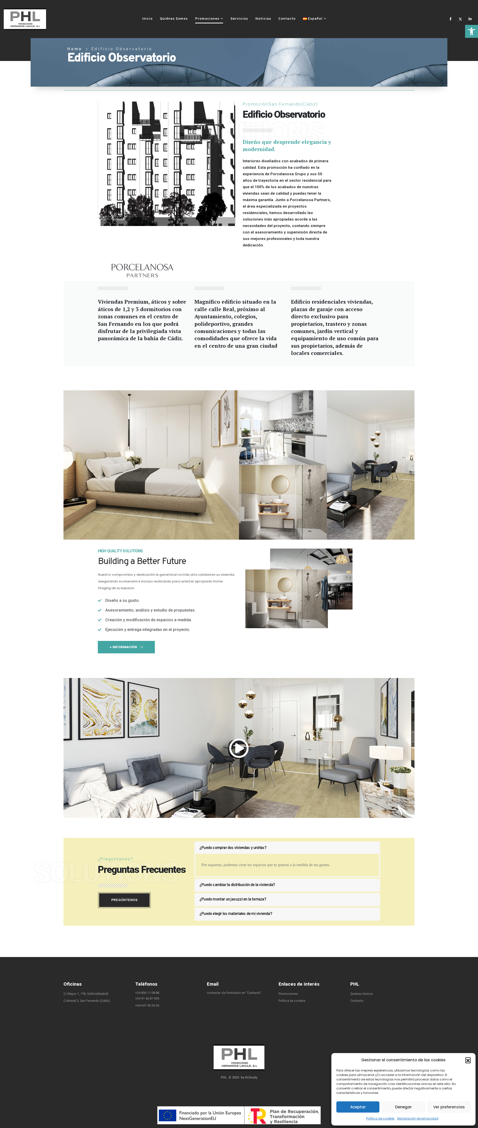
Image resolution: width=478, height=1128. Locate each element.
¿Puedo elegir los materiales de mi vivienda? (235, 913)
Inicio (147, 19)
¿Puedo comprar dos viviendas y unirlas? (232, 848)
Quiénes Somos (174, 19)
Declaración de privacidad (417, 1118)
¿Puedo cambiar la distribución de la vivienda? (237, 885)
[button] (471, 31)
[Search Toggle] (336, 19)
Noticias (263, 19)
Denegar (403, 1107)
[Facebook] (450, 19)
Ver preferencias (449, 1107)
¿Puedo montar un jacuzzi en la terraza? (232, 899)
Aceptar (358, 1107)
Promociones (207, 19)
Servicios (239, 19)
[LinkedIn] (470, 19)
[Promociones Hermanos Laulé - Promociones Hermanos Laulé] (25, 19)
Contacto (287, 19)
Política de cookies (380, 1118)
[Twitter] (460, 19)
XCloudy (251, 1077)
